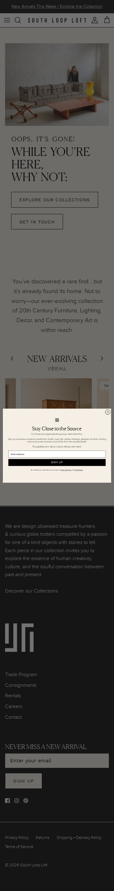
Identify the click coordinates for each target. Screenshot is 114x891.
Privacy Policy (79, 470)
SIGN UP (57, 462)
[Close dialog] (107, 412)
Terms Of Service (66, 470)
